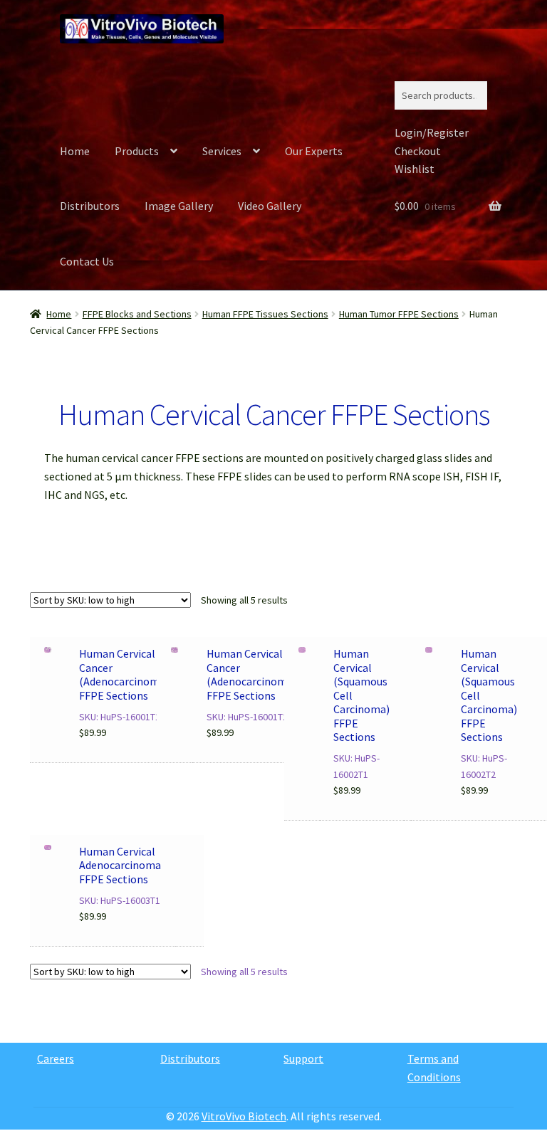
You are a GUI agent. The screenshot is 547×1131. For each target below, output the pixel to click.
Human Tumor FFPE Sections (399, 313)
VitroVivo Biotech (244, 1116)
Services (221, 151)
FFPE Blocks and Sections (137, 313)
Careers (55, 1058)
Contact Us (87, 261)
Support (303, 1058)
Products (137, 151)
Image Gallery (179, 206)
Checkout (418, 151)
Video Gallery (269, 206)
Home (75, 151)
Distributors (90, 206)
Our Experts (314, 151)
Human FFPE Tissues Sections (265, 313)
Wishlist (414, 169)
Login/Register (432, 132)
